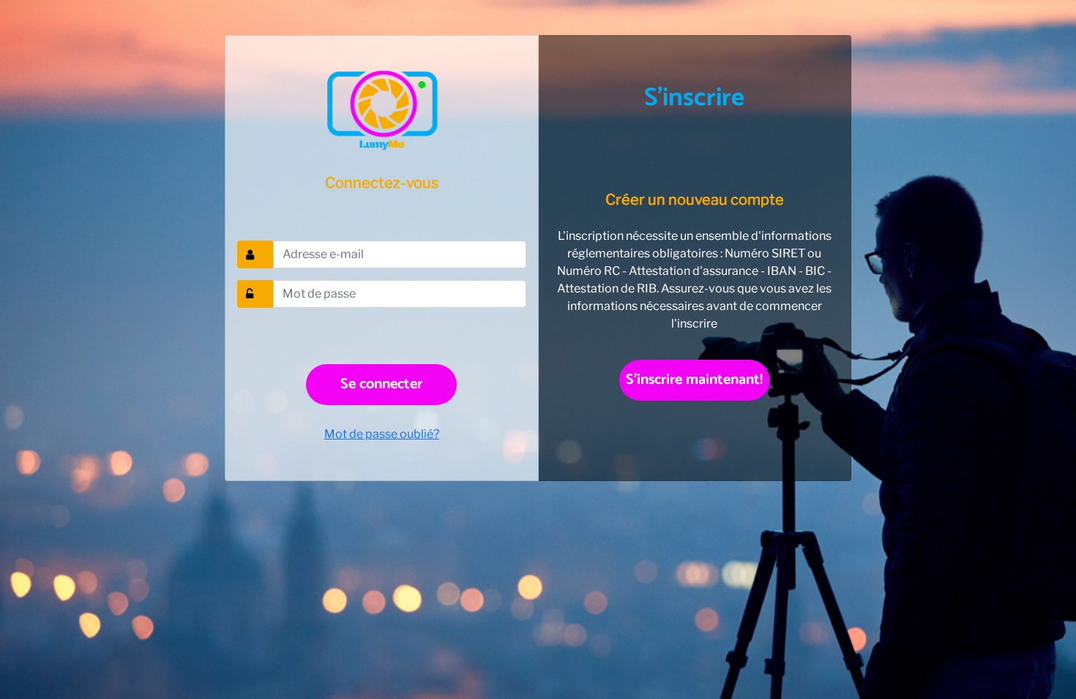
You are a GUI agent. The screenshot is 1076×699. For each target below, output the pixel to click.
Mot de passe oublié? (381, 434)
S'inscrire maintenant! (694, 380)
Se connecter (381, 384)
